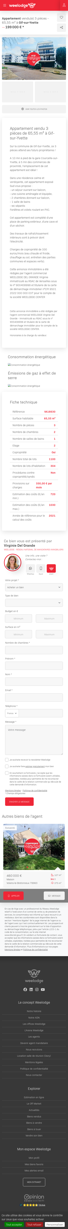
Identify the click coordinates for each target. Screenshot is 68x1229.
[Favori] (61, 827)
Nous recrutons (34, 1049)
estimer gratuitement (35, 766)
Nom (7, 674)
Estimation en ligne (34, 1097)
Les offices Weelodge (34, 1023)
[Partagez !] (61, 27)
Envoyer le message (19, 801)
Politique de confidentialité (35, 790)
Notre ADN (34, 1017)
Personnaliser (55, 1224)
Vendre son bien (34, 1135)
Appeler (15, 895)
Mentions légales (13, 790)
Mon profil (34, 1157)
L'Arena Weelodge (34, 1030)
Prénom (9, 658)
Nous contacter (34, 1075)
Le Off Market (34, 1103)
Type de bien (11, 595)
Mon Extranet (34, 1182)
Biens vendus (34, 1116)
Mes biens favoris (34, 1164)
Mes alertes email (34, 1170)
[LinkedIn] (31, 989)
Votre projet (11, 580)
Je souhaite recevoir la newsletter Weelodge (30, 759)
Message (10, 721)
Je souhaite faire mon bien (32, 766)
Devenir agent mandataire (34, 1043)
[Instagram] (37, 989)
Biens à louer (34, 1129)
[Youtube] (43, 989)
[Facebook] (25, 989)
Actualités (34, 1110)
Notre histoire (34, 1011)
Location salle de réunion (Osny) (34, 1055)
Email (8, 690)
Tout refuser (34, 1224)
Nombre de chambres (16, 642)
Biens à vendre (34, 1122)
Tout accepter (14, 1224)
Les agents (34, 1036)
